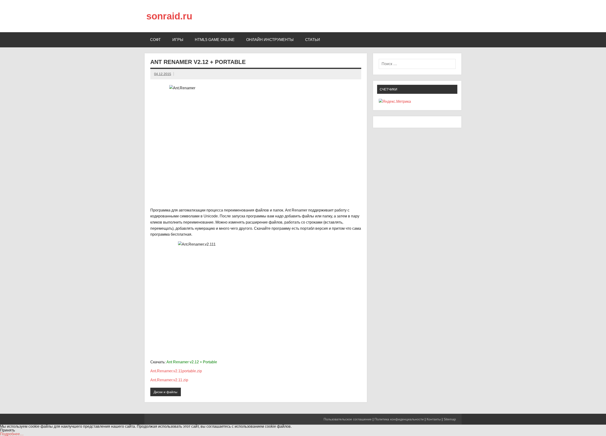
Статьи (312, 40)
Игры (177, 40)
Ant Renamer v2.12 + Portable (191, 362)
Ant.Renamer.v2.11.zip (169, 380)
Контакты (434, 419)
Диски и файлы (165, 392)
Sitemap (450, 419)
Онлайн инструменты (270, 40)
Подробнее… (12, 434)
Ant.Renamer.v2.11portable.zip (176, 371)
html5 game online (215, 40)
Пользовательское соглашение (348, 419)
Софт (155, 40)
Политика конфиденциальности (399, 419)
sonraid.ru (169, 16)
